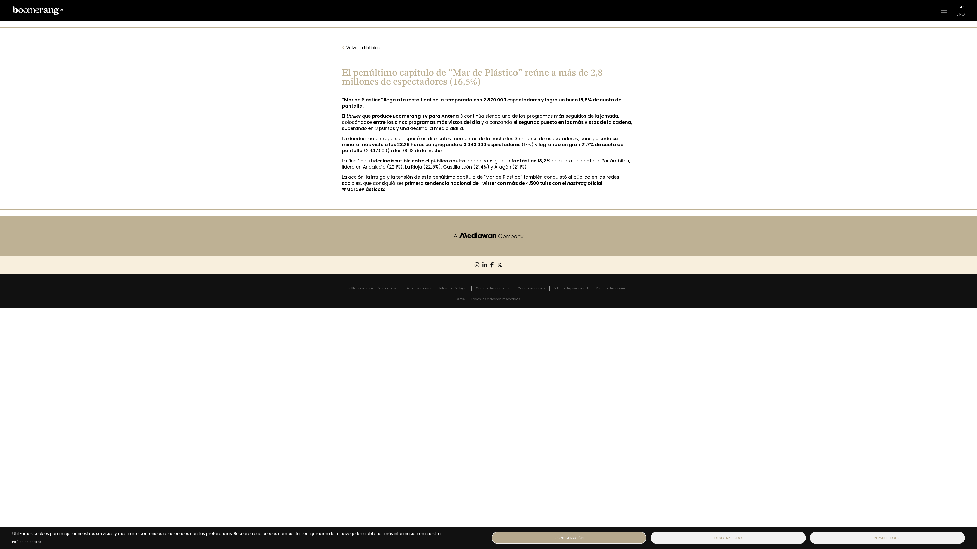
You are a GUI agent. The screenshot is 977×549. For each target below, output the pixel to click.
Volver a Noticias (361, 48)
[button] (944, 11)
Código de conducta (492, 288)
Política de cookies (26, 542)
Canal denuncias (531, 288)
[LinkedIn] (484, 265)
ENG (960, 14)
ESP (960, 7)
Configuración (569, 537)
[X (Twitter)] (499, 265)
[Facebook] (492, 265)
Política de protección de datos (372, 288)
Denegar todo (728, 537)
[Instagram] (477, 265)
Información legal (453, 288)
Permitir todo (887, 537)
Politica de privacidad (571, 288)
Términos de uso (418, 288)
